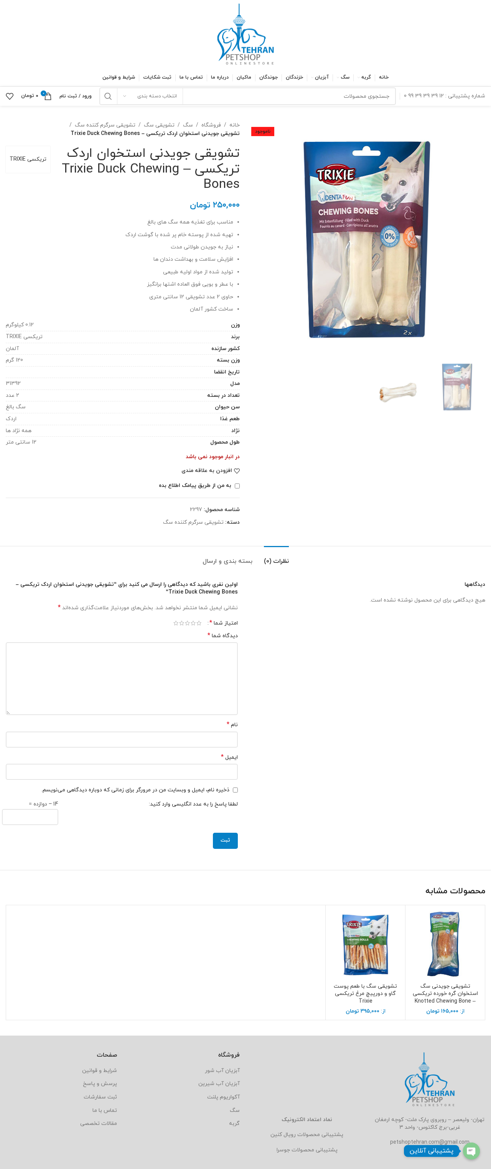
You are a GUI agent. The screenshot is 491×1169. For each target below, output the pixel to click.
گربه (234, 1123)
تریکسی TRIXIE (28, 159)
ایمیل (229, 757)
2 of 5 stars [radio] (193, 623)
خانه (234, 125)
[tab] (276, 557)
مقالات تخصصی (98, 1123)
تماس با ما (104, 1110)
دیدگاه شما (223, 636)
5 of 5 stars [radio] (176, 623)
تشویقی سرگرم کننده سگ (105, 125)
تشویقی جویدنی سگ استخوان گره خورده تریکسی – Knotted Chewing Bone (445, 994)
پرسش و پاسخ (100, 1083)
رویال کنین (283, 1134)
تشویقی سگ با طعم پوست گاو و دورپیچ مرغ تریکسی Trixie (365, 994)
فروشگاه (211, 125)
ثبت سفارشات (100, 1097)
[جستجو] (108, 96)
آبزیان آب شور (222, 1070)
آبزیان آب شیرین (219, 1083)
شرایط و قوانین (99, 1070)
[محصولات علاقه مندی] (9, 96)
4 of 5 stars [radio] (182, 623)
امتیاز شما (223, 623)
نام (232, 725)
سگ (188, 125)
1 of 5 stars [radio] (199, 623)
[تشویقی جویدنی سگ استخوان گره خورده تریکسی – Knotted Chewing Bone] (445, 945)
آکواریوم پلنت (223, 1097)
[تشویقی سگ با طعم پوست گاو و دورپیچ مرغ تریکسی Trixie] (365, 945)
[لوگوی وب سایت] (245, 34)
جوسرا (283, 1150)
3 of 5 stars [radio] (187, 623)
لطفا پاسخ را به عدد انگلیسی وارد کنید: (193, 804)
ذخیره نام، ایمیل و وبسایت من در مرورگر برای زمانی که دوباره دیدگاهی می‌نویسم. (135, 790)
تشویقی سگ (159, 125)
